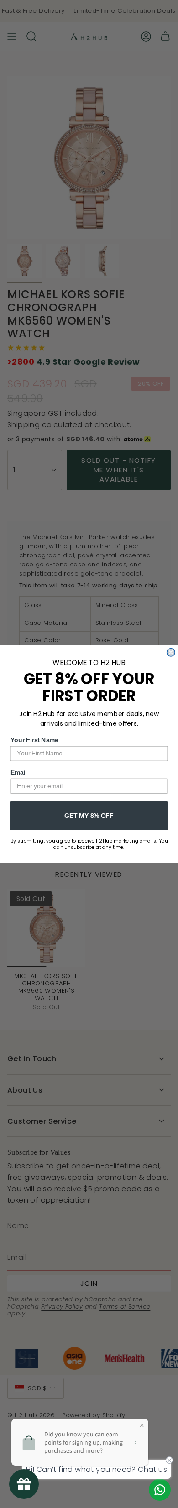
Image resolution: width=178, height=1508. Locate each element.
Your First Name (34, 739)
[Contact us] (160, 1490)
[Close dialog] (171, 652)
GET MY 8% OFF (88, 815)
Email (18, 772)
